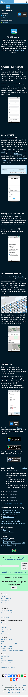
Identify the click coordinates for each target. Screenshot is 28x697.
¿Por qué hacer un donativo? (15, 559)
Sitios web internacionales (8, 667)
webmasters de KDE (20, 686)
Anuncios (3, 622)
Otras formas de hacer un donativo (14, 572)
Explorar (14, 587)
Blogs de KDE (4, 625)
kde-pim (6, 539)
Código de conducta (6, 646)
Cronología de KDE (6, 662)
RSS (24, 468)
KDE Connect (18, 154)
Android (5, 22)
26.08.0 (10, 470)
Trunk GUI (6, 543)
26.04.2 (10, 495)
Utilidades (6, 18)
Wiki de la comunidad (10, 515)
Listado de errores (9, 541)
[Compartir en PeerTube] (11, 679)
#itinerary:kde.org (8, 532)
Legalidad (17, 692)
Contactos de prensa (6, 629)
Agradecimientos (5, 634)
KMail (3, 152)
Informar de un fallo (9, 510)
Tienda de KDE (5, 656)
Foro (4, 530)
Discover (19, 428)
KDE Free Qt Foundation (7, 660)
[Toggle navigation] (20, 2)
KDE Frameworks (5, 600)
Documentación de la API (7, 610)
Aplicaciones (7, 2)
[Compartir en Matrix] (3, 675)
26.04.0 (10, 500)
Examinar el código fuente (11, 513)
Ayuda (2, 641)
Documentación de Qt (7, 612)
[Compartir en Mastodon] (6, 675)
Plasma (3, 596)
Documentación (16, 543)
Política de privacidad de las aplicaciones (12, 650)
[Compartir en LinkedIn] (15, 675)
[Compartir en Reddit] (18, 675)
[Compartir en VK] (14, 679)
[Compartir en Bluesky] (9, 675)
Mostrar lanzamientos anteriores (11, 503)
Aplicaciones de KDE (6, 598)
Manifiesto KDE (5, 665)
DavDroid (4, 160)
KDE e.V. (3, 658)
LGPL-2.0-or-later (8, 517)
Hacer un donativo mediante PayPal (24, 566)
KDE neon (3, 605)
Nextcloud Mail (21, 158)
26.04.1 (10, 498)
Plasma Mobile (20, 50)
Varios (2, 631)
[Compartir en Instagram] (17, 679)
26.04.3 (10, 492)
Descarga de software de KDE (9, 644)
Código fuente (5, 617)
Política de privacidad (6, 648)
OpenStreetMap (20, 277)
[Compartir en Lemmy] (22, 675)
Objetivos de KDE (5, 615)
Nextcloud (8, 162)
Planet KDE (4, 627)
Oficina (5, 16)
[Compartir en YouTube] (25, 675)
